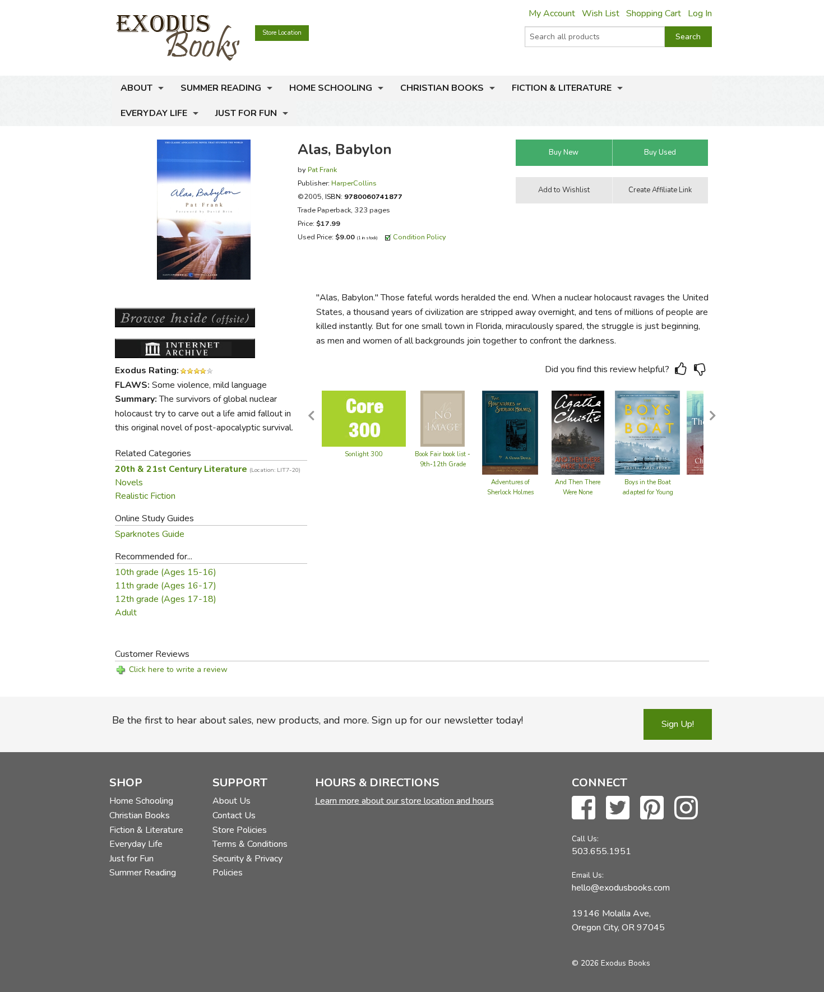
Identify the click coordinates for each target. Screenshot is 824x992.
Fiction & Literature (562, 88)
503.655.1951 (601, 851)
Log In (700, 13)
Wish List (600, 13)
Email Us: (588, 875)
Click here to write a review (178, 669)
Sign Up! (677, 724)
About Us (231, 801)
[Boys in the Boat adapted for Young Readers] (647, 432)
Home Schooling (330, 88)
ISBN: (363, 196)
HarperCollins (354, 183)
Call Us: (585, 838)
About (136, 88)
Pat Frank (322, 169)
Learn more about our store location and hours (404, 801)
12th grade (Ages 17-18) (165, 599)
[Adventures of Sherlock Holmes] (510, 432)
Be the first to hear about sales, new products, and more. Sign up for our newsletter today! (317, 720)
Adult (126, 612)
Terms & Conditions (250, 844)
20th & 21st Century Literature (207, 469)
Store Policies (239, 830)
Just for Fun (246, 113)
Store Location (282, 33)
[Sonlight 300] (364, 418)
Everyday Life (154, 113)
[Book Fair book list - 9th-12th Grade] (442, 418)
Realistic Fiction (145, 496)
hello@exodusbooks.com (621, 888)
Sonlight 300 (363, 454)
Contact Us (234, 815)
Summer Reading (220, 88)
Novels (129, 482)
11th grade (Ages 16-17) (165, 586)
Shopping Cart (653, 13)
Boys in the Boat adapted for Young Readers (647, 492)
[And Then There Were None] (578, 432)
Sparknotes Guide (149, 534)
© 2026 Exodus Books (611, 963)
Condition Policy (419, 237)
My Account (552, 13)
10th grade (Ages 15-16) (165, 572)
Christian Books (442, 88)
